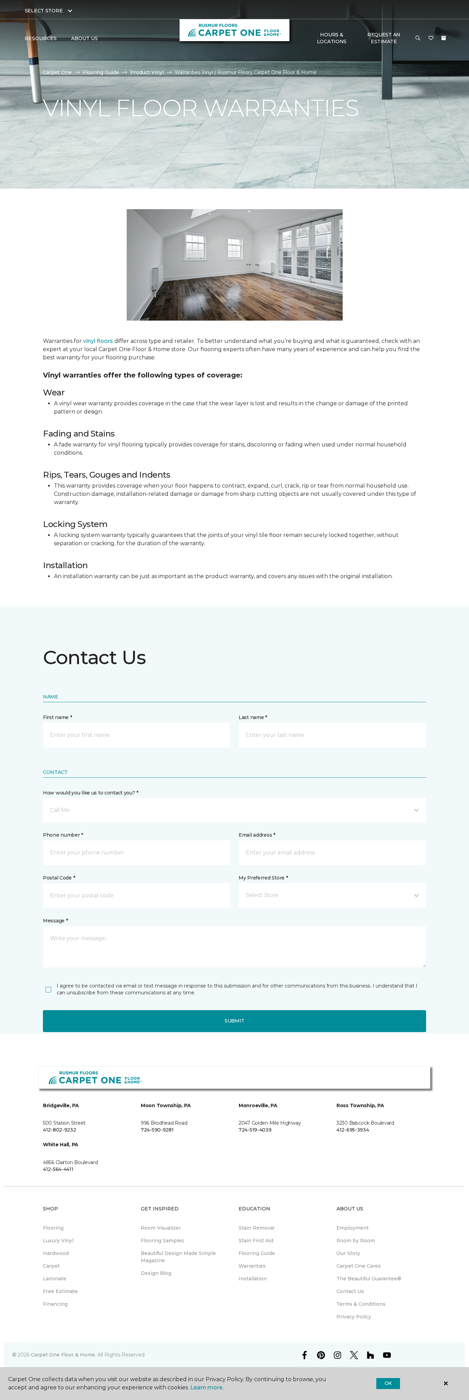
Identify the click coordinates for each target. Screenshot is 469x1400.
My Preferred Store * (263, 877)
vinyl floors (98, 341)
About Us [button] (84, 38)
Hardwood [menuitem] (56, 1253)
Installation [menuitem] (253, 1279)
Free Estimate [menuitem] (60, 1291)
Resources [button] (41, 38)
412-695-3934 (352, 1130)
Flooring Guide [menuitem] (257, 1253)
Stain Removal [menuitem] (256, 1228)
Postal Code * (59, 877)
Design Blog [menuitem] (156, 1273)
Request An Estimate (383, 38)
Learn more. (207, 1387)
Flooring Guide (101, 72)
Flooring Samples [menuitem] (162, 1240)
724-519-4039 (255, 1130)
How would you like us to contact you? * (90, 792)
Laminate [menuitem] (54, 1279)
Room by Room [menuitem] (355, 1240)
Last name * (253, 717)
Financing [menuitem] (55, 1304)
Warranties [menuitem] (252, 1266)
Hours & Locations (331, 38)
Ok (388, 1383)
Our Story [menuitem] (348, 1253)
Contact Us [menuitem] (350, 1291)
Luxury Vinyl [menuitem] (58, 1240)
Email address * (257, 835)
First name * (57, 717)
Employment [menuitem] (352, 1228)
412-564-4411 (58, 1169)
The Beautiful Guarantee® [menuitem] (368, 1279)
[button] (417, 38)
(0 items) (443, 38)
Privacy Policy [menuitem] (353, 1317)
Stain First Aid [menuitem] (256, 1240)
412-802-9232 (59, 1130)
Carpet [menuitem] (51, 1266)
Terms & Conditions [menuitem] (361, 1304)
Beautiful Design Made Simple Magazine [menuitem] (178, 1257)
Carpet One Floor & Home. (63, 1355)
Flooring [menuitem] (53, 1228)
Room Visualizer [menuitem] (161, 1228)
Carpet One (57, 72)
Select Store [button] (44, 11)
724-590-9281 (157, 1130)
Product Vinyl (147, 72)
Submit (234, 1021)
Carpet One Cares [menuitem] (358, 1266)
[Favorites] (430, 38)
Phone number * (63, 835)
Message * (55, 920)
